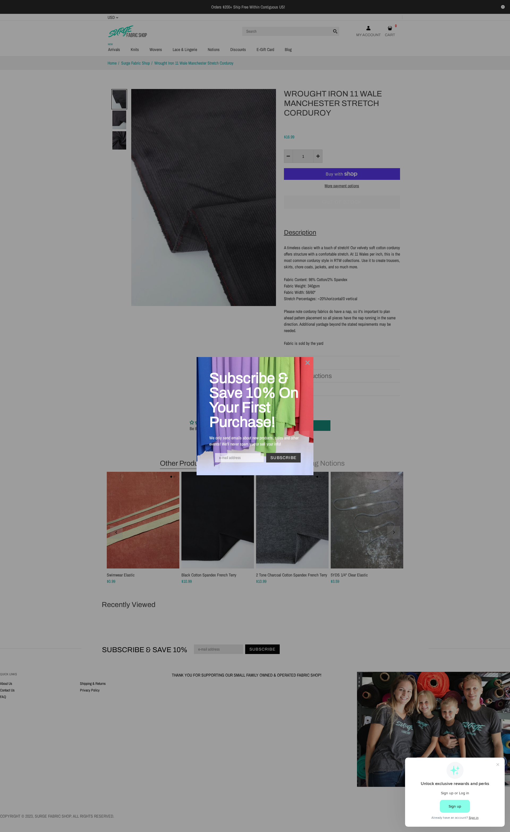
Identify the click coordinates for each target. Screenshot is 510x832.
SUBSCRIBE (283, 458)
